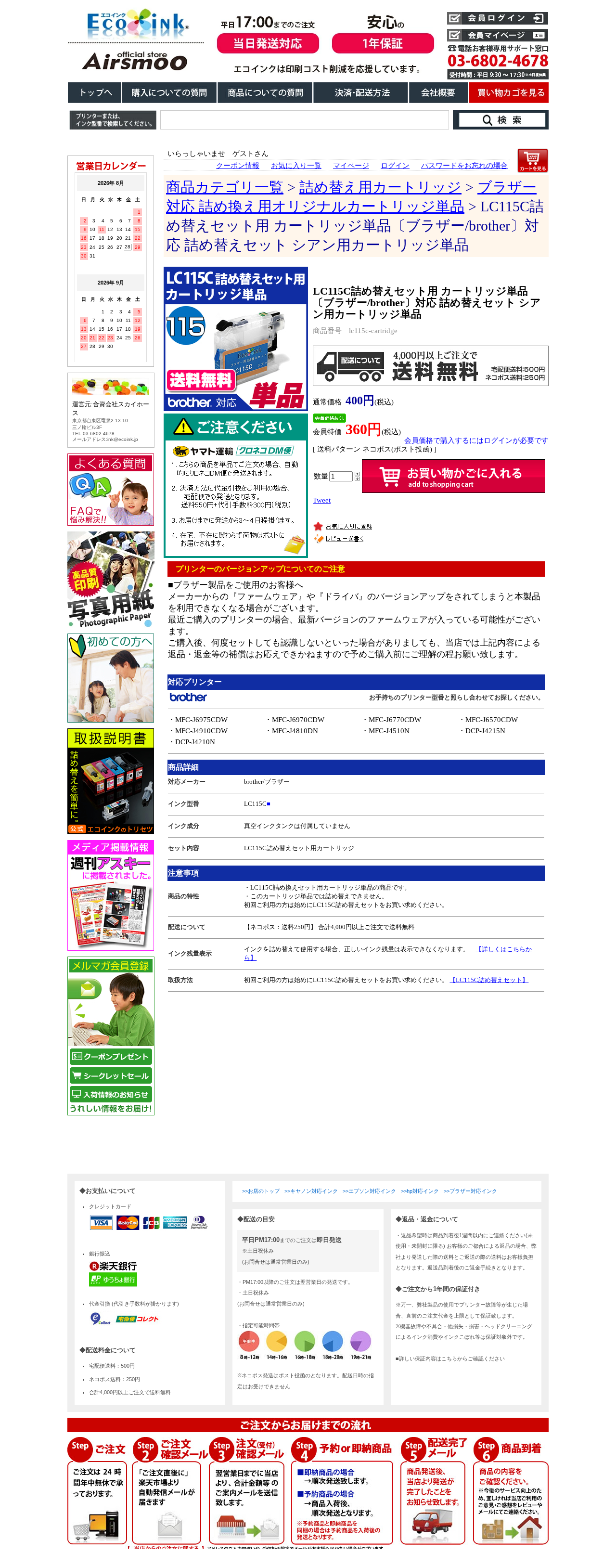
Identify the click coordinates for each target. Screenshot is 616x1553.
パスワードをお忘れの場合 (464, 165)
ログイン (395, 165)
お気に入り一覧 (296, 165)
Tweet (322, 500)
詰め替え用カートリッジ (380, 187)
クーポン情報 (237, 165)
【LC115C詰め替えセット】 (488, 980)
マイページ (351, 165)
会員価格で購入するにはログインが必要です (476, 440)
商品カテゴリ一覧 (224, 187)
